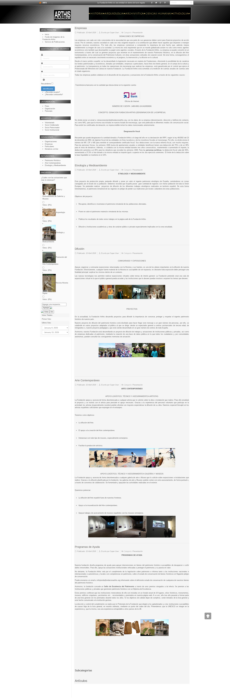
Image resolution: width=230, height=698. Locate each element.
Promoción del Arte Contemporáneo (54, 260)
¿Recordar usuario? (52, 92)
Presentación (137, 33)
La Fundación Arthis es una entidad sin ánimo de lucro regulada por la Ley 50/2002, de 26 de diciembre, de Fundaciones (136, 3)
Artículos (81, 681)
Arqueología (60, 212)
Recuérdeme (46, 84)
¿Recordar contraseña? (54, 94)
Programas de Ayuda (87, 546)
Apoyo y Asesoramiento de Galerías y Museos (53, 194)
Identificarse (48, 89)
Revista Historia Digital (55, 288)
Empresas (81, 28)
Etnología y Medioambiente (53, 237)
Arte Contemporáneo (87, 380)
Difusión (79, 248)
